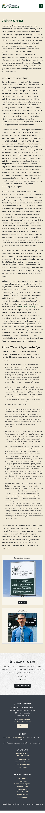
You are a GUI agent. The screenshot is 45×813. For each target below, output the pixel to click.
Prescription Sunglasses (22, 784)
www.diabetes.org (27, 307)
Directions (23, 602)
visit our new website (16, 737)
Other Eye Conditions (22, 764)
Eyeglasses (22, 781)
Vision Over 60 (22, 794)
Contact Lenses (22, 778)
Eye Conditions (22, 797)
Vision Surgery (22, 786)
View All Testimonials (22, 685)
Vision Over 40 (22, 792)
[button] (19, 679)
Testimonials (22, 767)
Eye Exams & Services (22, 759)
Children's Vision (22, 789)
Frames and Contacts (22, 762)
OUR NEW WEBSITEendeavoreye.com (22, 754)
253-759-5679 (25, 719)
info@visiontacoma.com (23, 722)
